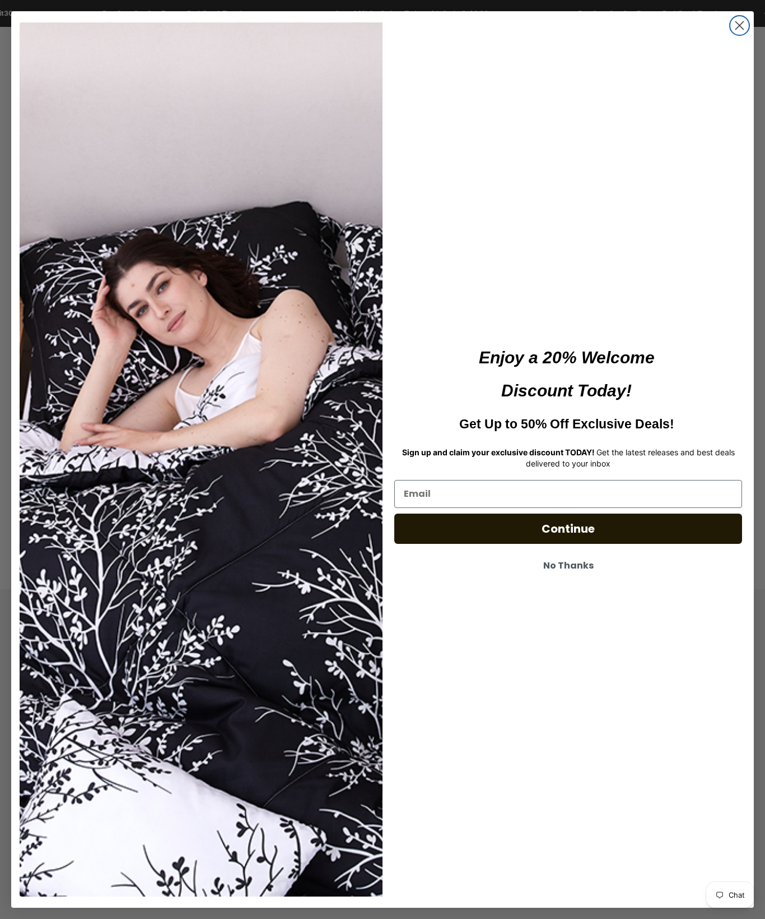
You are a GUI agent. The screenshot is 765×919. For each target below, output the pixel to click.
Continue (568, 529)
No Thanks (568, 565)
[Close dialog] (739, 25)
